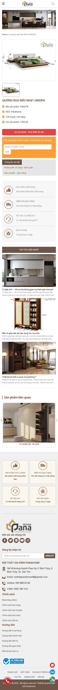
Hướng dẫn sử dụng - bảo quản (18, 167)
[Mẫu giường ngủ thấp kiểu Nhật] (29, 60)
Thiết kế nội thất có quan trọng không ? (19, 377)
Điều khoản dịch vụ (10, 651)
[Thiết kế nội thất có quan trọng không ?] (29, 358)
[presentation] (3, 61)
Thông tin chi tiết (12, 162)
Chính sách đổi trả (10, 620)
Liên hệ (40, 677)
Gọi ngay (30, 132)
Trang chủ (12, 672)
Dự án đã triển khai (41, 672)
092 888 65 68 (22, 583)
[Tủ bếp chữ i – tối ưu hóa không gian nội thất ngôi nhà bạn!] (29, 270)
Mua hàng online (9, 600)
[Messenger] (52, 665)
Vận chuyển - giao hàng (15, 173)
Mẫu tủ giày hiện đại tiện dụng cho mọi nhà (20, 333)
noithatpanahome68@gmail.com (31, 577)
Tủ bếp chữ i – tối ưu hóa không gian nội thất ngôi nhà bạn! (27, 289)
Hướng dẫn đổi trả (10, 641)
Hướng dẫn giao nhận (11, 646)
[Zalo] (52, 672)
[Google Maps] (52, 679)
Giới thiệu (25, 672)
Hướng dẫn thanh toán (12, 636)
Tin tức (17, 677)
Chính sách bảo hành (11, 615)
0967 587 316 (21, 589)
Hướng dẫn (29, 677)
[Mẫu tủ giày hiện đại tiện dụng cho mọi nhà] (29, 314)
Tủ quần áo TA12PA (29, 444)
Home (4, 34)
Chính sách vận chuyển (12, 610)
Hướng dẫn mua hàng (11, 630)
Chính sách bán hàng (11, 605)
